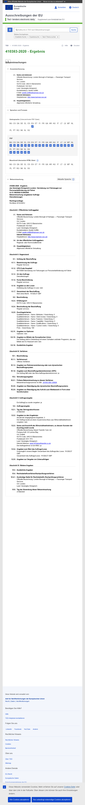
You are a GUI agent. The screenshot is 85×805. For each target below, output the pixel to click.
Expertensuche (34, 37)
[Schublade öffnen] (8, 61)
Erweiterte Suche (20, 37)
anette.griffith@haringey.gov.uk (33, 93)
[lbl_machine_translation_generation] (38, 161)
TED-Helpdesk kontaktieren (15, 718)
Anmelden (62, 7)
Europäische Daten (12, 778)
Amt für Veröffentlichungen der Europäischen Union (25, 699)
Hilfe (6, 714)
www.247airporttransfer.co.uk (40, 443)
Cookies (8, 744)
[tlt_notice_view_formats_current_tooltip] (73, 179)
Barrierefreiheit (10, 748)
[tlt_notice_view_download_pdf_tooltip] (11, 145)
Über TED (8, 759)
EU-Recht (8, 774)
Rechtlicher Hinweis (12, 740)
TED (7, 45)
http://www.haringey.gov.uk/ (36, 97)
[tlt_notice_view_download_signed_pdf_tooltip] (32, 126)
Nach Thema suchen (49, 37)
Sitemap (8, 763)
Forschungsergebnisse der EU (16, 782)
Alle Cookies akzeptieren (19, 800)
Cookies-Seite (69, 787)
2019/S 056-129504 (50, 382)
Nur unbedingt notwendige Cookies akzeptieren (52, 800)
